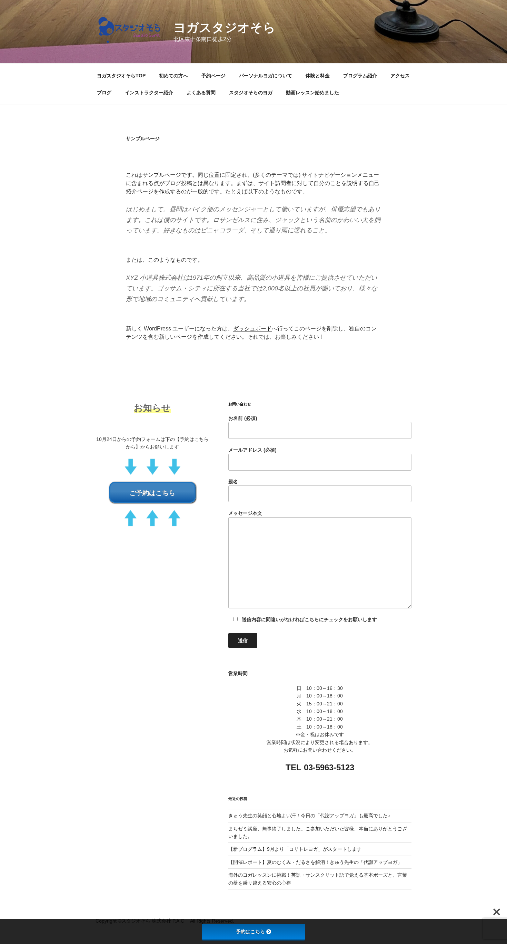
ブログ (104, 92)
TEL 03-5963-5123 (320, 767)
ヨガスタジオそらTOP (121, 75)
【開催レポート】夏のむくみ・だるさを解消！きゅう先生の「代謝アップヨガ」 (315, 862)
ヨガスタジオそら (224, 27)
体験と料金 (318, 75)
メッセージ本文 (245, 513)
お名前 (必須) (242, 418)
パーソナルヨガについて (265, 75)
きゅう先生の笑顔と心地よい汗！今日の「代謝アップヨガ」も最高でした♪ (309, 815)
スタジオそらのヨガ (250, 92)
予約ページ (213, 75)
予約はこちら (250, 931)
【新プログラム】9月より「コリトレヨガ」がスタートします (294, 849)
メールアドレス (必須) (252, 450)
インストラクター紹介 (149, 92)
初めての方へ (173, 75)
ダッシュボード (252, 328)
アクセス (400, 75)
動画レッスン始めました (312, 92)
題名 (233, 481)
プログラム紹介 (360, 75)
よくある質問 (201, 92)
